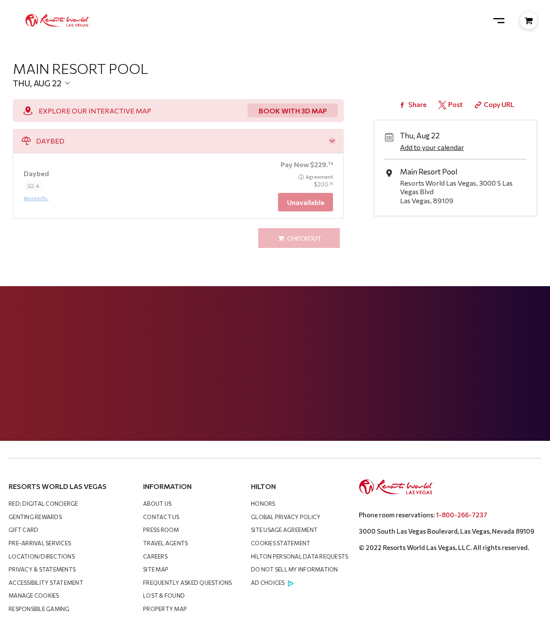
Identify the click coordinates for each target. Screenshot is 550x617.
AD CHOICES (268, 582)
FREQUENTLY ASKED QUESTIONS (187, 582)
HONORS (263, 503)
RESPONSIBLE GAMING (39, 608)
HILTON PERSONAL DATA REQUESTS (299, 556)
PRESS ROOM (161, 529)
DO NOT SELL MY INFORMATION (294, 569)
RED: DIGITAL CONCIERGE (43, 503)
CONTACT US (161, 516)
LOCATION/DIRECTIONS (42, 556)
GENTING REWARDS (35, 516)
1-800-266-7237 (461, 515)
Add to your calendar (432, 147)
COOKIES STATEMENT (280, 543)
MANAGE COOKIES (34, 595)
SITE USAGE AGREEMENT (284, 529)
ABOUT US (157, 503)
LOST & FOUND (164, 595)
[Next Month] (153, 97)
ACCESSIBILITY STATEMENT (46, 582)
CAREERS (155, 556)
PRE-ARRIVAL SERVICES (40, 543)
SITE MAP (155, 569)
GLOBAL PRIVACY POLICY (286, 516)
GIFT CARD (23, 529)
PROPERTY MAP (165, 608)
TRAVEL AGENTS (165, 543)
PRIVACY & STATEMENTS (42, 569)
